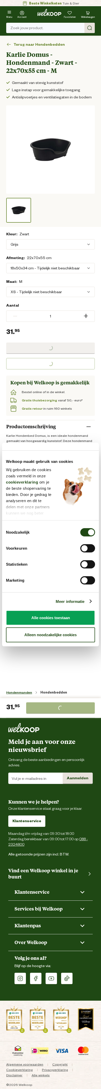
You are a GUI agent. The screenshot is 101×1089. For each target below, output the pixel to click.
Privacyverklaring (55, 1069)
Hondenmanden (19, 692)
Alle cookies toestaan (50, 618)
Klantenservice (26, 821)
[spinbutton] (50, 316)
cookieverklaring (22, 482)
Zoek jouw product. (27, 28)
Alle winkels (41, 1075)
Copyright (60, 1064)
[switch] (87, 548)
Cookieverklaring (19, 1069)
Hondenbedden (53, 692)
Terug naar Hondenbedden (39, 44)
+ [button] (85, 316)
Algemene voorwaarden (24, 1064)
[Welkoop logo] (49, 12)
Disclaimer (14, 1075)
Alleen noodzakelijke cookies (50, 634)
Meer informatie (70, 601)
